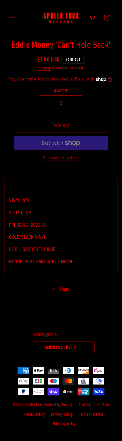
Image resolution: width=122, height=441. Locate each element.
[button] (12, 17)
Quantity (61, 90)
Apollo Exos (34, 405)
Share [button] (64, 289)
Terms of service (91, 414)
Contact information (94, 405)
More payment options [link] (61, 157)
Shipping (44, 68)
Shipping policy (64, 424)
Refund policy (34, 414)
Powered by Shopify (58, 405)
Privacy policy (62, 414)
